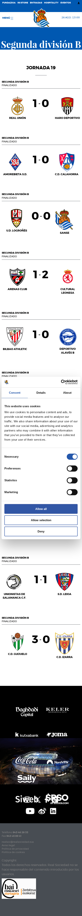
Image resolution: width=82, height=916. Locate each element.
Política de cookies (13, 852)
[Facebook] (46, 799)
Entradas (36, 3)
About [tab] (67, 392)
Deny (41, 531)
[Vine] (42, 810)
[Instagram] (27, 799)
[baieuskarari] (19, 888)
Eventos (65, 3)
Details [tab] (41, 392)
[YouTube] (30, 810)
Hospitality (51, 3)
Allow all (41, 508)
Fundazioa (9, 3)
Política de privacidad (15, 849)
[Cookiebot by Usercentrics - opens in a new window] (61, 382)
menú (6, 18)
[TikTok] (55, 799)
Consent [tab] (14, 392)
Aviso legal (8, 845)
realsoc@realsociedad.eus (18, 842)
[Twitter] (37, 799)
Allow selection (41, 520)
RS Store (23, 3)
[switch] (72, 468)
